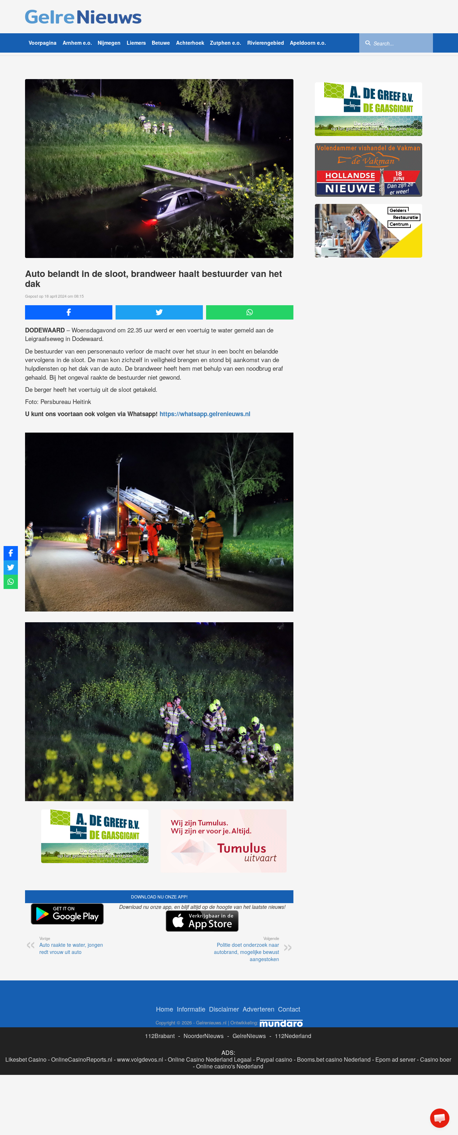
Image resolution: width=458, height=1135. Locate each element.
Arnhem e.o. (77, 42)
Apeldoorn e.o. (308, 42)
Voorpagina (43, 42)
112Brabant (160, 1036)
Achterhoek (190, 42)
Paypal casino (274, 1059)
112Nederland (293, 1036)
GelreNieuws (249, 1036)
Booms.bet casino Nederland (334, 1059)
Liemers (136, 42)
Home (164, 1008)
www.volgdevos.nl (140, 1059)
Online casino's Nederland (229, 1066)
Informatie (191, 1008)
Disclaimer (224, 1008)
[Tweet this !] (159, 312)
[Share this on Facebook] (68, 312)
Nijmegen (109, 42)
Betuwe (161, 42)
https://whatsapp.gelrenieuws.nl (205, 413)
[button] (439, 1118)
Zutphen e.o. (225, 42)
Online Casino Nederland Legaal (210, 1059)
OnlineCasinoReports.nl (81, 1059)
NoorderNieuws (204, 1036)
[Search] (368, 42)
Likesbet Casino (26, 1059)
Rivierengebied (265, 42)
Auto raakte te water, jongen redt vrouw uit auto (71, 945)
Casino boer (435, 1059)
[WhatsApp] (249, 312)
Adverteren (258, 1008)
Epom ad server (395, 1059)
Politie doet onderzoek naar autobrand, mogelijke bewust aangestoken (246, 949)
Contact (289, 1008)
